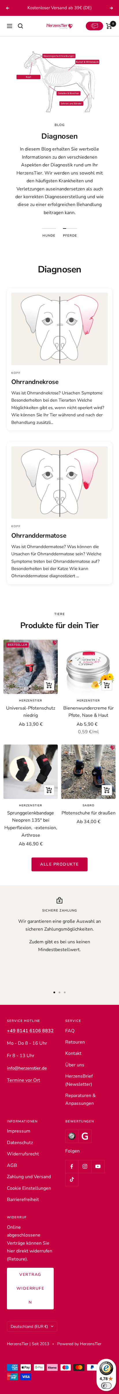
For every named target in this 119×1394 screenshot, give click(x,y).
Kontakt (73, 1053)
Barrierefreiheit (23, 1199)
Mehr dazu (91, 8)
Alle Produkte (59, 864)
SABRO (88, 805)
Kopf (16, 373)
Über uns (74, 1065)
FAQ (70, 1031)
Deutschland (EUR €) (29, 1326)
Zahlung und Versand (29, 1177)
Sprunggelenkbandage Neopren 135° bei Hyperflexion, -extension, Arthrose (30, 824)
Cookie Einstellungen (29, 1188)
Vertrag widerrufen (30, 1288)
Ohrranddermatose (38, 535)
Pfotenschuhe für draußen (89, 813)
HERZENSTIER (30, 701)
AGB (12, 1165)
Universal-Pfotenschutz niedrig (30, 712)
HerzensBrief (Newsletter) (79, 1080)
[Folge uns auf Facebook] (71, 1166)
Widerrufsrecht (23, 1154)
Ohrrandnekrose (35, 382)
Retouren (75, 1042)
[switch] (106, 1385)
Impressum (18, 1131)
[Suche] (20, 26)
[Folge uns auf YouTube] (97, 1166)
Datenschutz (20, 1142)
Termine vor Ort (23, 1080)
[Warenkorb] (109, 26)
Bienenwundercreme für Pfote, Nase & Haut (88, 712)
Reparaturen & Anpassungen (80, 1099)
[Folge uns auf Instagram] (84, 1166)
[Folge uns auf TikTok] (71, 1179)
